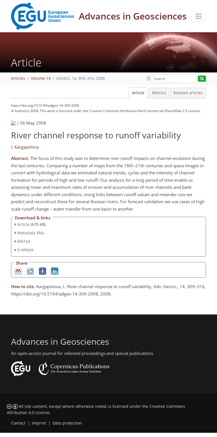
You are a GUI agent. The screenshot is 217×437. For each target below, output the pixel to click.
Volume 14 (41, 78)
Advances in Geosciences (133, 16)
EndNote (25, 249)
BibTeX (23, 241)
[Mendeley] (18, 270)
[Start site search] (202, 79)
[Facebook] (42, 270)
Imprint (39, 423)
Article (138, 92)
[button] (149, 78)
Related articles (188, 92)
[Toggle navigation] (198, 16)
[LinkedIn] (54, 270)
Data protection (67, 423)
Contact (18, 423)
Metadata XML (30, 232)
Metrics (159, 92)
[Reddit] (30, 270)
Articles (18, 78)
